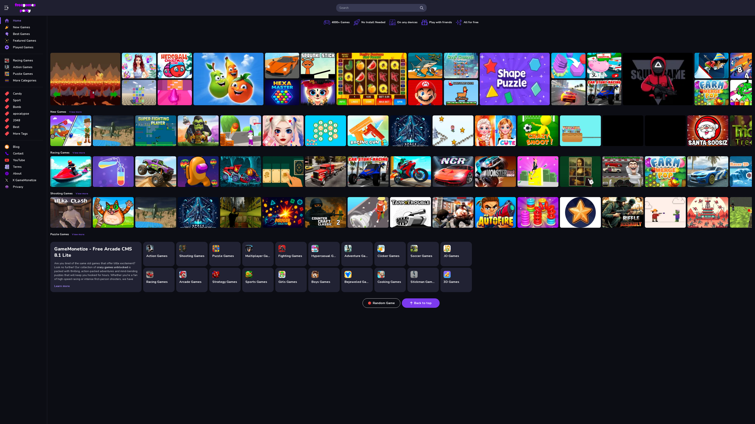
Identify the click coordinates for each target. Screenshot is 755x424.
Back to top (423, 303)
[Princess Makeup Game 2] (283, 130)
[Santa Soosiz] (707, 130)
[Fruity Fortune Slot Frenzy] (372, 79)
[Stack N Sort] (537, 212)
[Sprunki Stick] (318, 65)
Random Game (384, 303)
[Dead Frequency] (707, 212)
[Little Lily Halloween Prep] (318, 92)
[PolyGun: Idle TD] (283, 212)
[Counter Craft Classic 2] (325, 212)
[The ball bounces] (240, 130)
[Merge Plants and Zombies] (198, 130)
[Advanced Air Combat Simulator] (113, 130)
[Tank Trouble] (410, 212)
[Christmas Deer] (461, 92)
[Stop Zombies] (665, 212)
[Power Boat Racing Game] (70, 171)
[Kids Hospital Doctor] (604, 65)
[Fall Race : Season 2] (198, 171)
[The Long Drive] (282, 65)
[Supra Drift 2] (568, 92)
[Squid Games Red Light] (658, 79)
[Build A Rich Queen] (537, 171)
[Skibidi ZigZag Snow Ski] (453, 130)
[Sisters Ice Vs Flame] (495, 130)
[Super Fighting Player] (155, 130)
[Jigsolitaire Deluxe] (580, 171)
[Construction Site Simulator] (368, 212)
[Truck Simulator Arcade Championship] (325, 171)
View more (75, 111)
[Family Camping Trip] (70, 130)
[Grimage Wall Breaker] (175, 92)
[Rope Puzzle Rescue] (580, 130)
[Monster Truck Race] (495, 171)
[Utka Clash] (70, 212)
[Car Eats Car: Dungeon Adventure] (240, 171)
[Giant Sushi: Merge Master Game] (622, 130)
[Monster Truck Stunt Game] (155, 171)
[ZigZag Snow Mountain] (711, 65)
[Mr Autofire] (495, 212)
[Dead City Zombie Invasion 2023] (453, 212)
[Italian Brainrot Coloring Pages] (425, 65)
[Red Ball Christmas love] (175, 65)
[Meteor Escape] (85, 79)
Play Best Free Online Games (25, 8)
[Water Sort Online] (113, 171)
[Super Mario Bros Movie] (425, 92)
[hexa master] (282, 92)
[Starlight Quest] (580, 212)
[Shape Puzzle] (515, 79)
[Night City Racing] (453, 171)
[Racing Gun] (368, 130)
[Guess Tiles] (139, 92)
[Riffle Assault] (622, 212)
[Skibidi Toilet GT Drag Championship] (622, 171)
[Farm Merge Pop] (711, 92)
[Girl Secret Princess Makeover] (139, 65)
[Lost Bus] (240, 212)
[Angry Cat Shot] (113, 212)
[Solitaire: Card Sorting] (283, 171)
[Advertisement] (401, 38)
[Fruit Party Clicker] (228, 79)
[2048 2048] (665, 130)
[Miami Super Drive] (707, 171)
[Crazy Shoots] (537, 130)
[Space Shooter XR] (410, 130)
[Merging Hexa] (325, 130)
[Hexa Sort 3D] (568, 65)
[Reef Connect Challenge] (461, 65)
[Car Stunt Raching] (604, 92)
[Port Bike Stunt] (410, 171)
